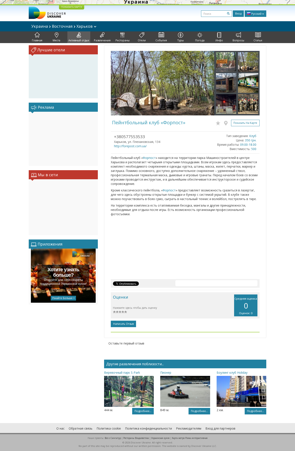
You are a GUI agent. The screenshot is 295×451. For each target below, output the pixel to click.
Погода (200, 40)
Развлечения (102, 40)
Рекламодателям (188, 428)
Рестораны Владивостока (136, 438)
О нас (60, 428)
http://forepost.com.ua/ (130, 146)
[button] (118, 83)
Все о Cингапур (113, 438)
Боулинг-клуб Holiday (232, 372)
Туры (180, 40)
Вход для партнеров (220, 428)
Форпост (149, 158)
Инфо (219, 40)
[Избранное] (219, 122)
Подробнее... (143, 411)
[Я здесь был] (227, 122)
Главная (37, 40)
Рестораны (123, 40)
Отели (142, 40)
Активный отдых (78, 40)
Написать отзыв (123, 324)
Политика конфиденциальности (148, 428)
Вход (238, 13)
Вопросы (238, 40)
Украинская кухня (160, 438)
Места (56, 40)
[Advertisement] (63, 139)
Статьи (258, 40)
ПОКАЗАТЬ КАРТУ (71, 6)
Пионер (165, 372)
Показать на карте (245, 123)
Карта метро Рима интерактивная (190, 438)
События (161, 40)
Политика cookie (109, 428)
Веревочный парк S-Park (122, 372)
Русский (256, 14)
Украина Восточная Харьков (62, 26)
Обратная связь (80, 428)
